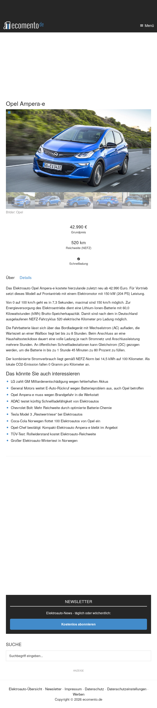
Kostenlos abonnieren (78, 624)
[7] (32, 112)
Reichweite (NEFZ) (78, 248)
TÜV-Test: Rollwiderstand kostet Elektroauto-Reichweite (53, 433)
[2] (13, 112)
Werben (78, 694)
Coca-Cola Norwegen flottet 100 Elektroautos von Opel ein (55, 420)
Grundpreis (78, 232)
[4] (21, 112)
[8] (36, 112)
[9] (40, 112)
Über (10, 277)
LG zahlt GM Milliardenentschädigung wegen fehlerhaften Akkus (59, 381)
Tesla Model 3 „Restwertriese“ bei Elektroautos (47, 414)
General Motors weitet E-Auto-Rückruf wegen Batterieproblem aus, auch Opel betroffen (77, 387)
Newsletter (53, 688)
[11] (48, 112)
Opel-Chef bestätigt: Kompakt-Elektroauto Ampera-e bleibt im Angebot (64, 427)
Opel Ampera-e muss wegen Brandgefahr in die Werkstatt (55, 394)
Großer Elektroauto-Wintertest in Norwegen (44, 440)
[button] (145, 150)
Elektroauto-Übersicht (25, 688)
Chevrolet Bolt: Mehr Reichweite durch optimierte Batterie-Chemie (61, 407)
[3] (17, 112)
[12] (52, 112)
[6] (28, 112)
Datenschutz (94, 688)
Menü (149, 25)
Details (26, 277)
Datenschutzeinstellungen (126, 688)
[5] (25, 112)
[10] (44, 112)
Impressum (73, 688)
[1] (9, 112)
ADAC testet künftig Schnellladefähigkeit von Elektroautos (55, 401)
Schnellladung (78, 264)
